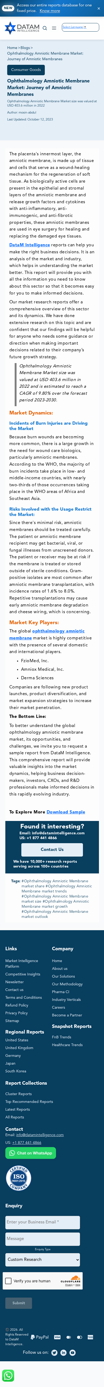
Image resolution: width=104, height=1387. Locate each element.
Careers (58, 1007)
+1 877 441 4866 (26, 1143)
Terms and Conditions (23, 998)
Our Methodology (67, 984)
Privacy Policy (16, 1013)
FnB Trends (61, 1037)
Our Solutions (63, 976)
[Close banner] (98, 8)
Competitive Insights (22, 974)
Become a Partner (67, 1015)
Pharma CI (60, 992)
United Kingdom (19, 1048)
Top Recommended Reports (29, 1102)
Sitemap (12, 1021)
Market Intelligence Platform (21, 963)
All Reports (14, 1117)
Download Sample (66, 812)
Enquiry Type (43, 1249)
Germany (13, 1056)
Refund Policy (16, 1005)
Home (12, 48)
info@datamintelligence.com (40, 1135)
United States (16, 1040)
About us (59, 969)
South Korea (15, 1071)
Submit (19, 1303)
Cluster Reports (18, 1094)
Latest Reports (17, 1109)
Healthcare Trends (67, 1045)
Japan (10, 1063)
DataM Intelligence (29, 245)
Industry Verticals (66, 1000)
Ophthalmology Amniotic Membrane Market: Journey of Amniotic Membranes (45, 56)
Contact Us (52, 850)
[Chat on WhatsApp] (30, 1153)
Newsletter (14, 982)
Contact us (14, 990)
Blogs (25, 48)
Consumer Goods (26, 70)
